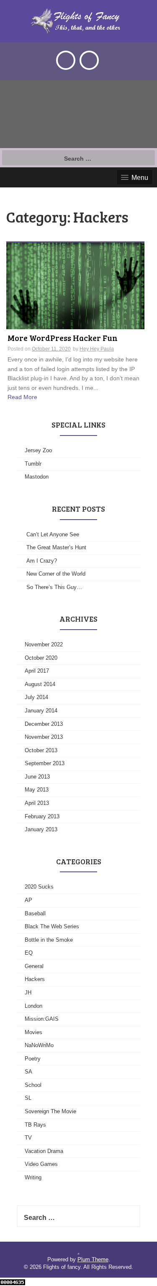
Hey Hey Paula (97, 349)
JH (28, 992)
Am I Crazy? (41, 561)
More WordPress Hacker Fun (63, 338)
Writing (33, 1177)
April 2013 (37, 803)
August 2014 (40, 684)
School (33, 1085)
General (34, 966)
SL (28, 1098)
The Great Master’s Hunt (56, 547)
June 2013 (37, 777)
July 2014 (36, 697)
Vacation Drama (44, 1151)
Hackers (35, 979)
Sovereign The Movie (50, 1111)
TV (28, 1138)
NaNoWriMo (39, 1045)
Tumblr (33, 464)
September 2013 (44, 763)
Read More (22, 397)
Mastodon (37, 477)
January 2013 (41, 829)
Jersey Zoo (38, 450)
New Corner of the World (55, 574)
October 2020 (41, 658)
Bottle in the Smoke (49, 940)
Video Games (41, 1164)
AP (28, 900)
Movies (33, 1032)
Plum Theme (92, 1259)
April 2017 (37, 671)
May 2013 (37, 789)
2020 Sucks (39, 887)
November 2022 (44, 644)
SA (28, 1071)
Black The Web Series (52, 926)
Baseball (35, 913)
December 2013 (44, 724)
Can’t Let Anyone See (52, 534)
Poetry (33, 1058)
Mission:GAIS (42, 1019)
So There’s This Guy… (54, 587)
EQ (29, 953)
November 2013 (44, 737)
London (33, 1006)
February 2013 (42, 816)
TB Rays (35, 1125)
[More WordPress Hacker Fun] (75, 285)
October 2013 (41, 750)
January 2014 (41, 710)
